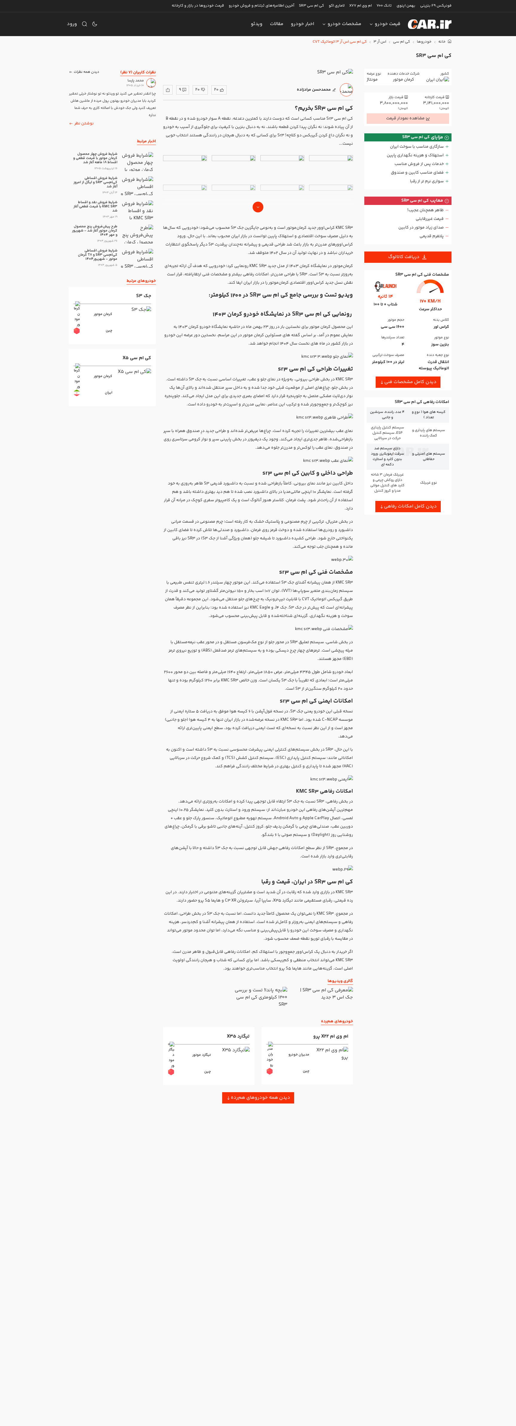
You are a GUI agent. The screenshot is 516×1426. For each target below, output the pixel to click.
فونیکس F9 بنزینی (436, 6)
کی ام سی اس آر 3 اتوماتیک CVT (340, 42)
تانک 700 (384, 6)
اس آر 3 (380, 42)
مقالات (276, 24)
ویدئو (256, 24)
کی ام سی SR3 (311, 6)
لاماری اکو (337, 6)
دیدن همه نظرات (86, 72)
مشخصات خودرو (344, 24)
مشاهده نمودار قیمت (405, 118)
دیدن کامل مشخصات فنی (410, 382)
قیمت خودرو (387, 24)
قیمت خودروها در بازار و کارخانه (198, 6)
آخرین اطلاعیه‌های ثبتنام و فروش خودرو (261, 6)
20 (216, 90)
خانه (442, 42)
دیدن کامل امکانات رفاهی (410, 506)
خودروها (424, 42)
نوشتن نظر (84, 123)
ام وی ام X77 (360, 6)
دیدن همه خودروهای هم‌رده (260, 1097)
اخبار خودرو (302, 24)
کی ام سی (401, 42)
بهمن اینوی (406, 6)
